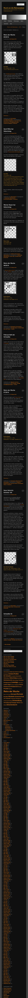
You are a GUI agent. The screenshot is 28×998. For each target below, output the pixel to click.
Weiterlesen (6, 115)
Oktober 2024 (6, 774)
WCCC (18, 702)
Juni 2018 (6, 884)
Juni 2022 (6, 814)
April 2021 (6, 835)
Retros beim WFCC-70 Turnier (10, 666)
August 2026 (6, 742)
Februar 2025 (6, 768)
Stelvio (22, 21)
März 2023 (6, 801)
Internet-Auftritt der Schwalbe (14, 152)
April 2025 (6, 765)
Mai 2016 (5, 920)
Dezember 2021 (7, 823)
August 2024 (6, 777)
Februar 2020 (6, 855)
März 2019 (6, 871)
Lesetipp (18, 383)
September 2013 (7, 966)
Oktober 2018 (6, 878)
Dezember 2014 (7, 944)
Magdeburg (6, 663)
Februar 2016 (6, 924)
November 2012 (7, 980)
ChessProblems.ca (7, 989)
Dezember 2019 (7, 858)
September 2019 (7, 862)
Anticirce (17, 671)
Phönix (21, 684)
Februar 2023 (6, 803)
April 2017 (6, 904)
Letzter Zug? (12, 256)
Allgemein (13, 382)
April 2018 (6, 886)
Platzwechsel (7, 686)
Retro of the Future (7, 694)
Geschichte (6, 23)
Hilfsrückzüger (15, 680)
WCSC (5, 705)
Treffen (5, 731)
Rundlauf (6, 696)
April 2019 (6, 869)
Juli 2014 (5, 951)
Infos (11, 23)
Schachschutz (6, 122)
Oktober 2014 (6, 947)
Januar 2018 (6, 891)
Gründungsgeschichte (9, 631)
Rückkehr (12, 696)
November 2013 (7, 963)
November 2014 (7, 945)
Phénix (10, 271)
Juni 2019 (6, 866)
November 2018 (7, 876)
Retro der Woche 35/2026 (9, 656)
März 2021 (6, 836)
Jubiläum (5, 640)
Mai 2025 (5, 764)
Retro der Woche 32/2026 (9, 665)
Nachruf (12, 684)
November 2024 (7, 772)
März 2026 (6, 749)
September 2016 (7, 914)
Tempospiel (8, 698)
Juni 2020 (6, 849)
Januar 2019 (6, 873)
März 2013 (6, 974)
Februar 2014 (6, 959)
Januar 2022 (6, 822)
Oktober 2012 (6, 982)
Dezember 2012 (7, 979)
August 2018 (6, 881)
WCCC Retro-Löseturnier (9, 661)
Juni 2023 (6, 797)
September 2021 (7, 827)
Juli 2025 (5, 761)
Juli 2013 (5, 969)
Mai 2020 (5, 850)
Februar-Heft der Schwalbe (9, 336)
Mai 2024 (5, 781)
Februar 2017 (6, 907)
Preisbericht (14, 686)
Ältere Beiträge (7, 644)
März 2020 (6, 853)
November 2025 (7, 755)
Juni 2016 (6, 918)
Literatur (16, 382)
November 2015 (7, 928)
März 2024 (6, 784)
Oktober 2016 (6, 912)
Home (5, 21)
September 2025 (7, 758)
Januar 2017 (6, 908)
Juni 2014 (6, 953)
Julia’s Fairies (18, 397)
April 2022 (6, 817)
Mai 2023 (5, 798)
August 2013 (6, 967)
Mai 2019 (5, 868)
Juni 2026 (6, 745)
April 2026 (6, 748)
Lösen (5, 719)
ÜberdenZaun (6, 734)
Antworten (15, 123)
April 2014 (6, 956)
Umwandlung (17, 700)
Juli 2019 (5, 865)
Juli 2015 (5, 934)
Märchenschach (19, 481)
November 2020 (7, 842)
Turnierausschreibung (8, 700)
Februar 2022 (6, 820)
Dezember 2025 (7, 754)
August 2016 (6, 915)
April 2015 (6, 938)
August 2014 (6, 950)
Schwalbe (6, 343)
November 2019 (7, 859)
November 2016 (7, 911)
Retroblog (10, 21)
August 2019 (6, 863)
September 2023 (7, 793)
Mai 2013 (5, 971)
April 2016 (6, 921)
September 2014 (7, 948)
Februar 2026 (6, 751)
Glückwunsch (6, 714)
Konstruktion (6, 716)
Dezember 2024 (7, 771)
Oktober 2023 (6, 791)
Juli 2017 (5, 899)
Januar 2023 (6, 804)
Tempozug (13, 698)
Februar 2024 (6, 786)
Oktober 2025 (6, 757)
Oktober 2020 (6, 843)
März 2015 (6, 940)
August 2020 (6, 846)
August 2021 (6, 829)
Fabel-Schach (6, 995)
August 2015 (6, 933)
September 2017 (7, 896)
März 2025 (6, 767)
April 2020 (6, 852)
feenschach (18, 676)
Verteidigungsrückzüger (10, 73)
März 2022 (6, 819)
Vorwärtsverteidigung (8, 123)
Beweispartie (13, 326)
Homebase (21, 680)
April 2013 (6, 973)
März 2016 (6, 922)
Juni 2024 (6, 780)
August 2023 (6, 794)
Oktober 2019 (6, 860)
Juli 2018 (5, 882)
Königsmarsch (11, 120)
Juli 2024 (5, 778)
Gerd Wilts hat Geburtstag (8, 130)
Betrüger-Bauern (14, 327)
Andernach (12, 671)
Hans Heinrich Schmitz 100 (8, 491)
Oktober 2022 (6, 809)
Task (4, 698)
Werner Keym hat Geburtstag (9, 206)
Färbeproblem (8, 729)
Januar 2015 (6, 943)
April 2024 (6, 783)
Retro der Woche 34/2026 (9, 658)
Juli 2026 (5, 744)
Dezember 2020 (7, 840)
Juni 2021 (6, 832)
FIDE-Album (6, 678)
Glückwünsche (12, 198)
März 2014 (6, 957)
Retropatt (14, 694)
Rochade (20, 694)
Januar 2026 (6, 752)
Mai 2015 (5, 937)
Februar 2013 (6, 976)
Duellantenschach (7, 483)
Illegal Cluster (11, 606)
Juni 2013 (6, 970)
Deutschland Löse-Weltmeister (10, 659)
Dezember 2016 (7, 909)
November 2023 (7, 790)
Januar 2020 (6, 856)
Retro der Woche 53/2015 (10, 270)
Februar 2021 (6, 837)
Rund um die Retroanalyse (14, 8)
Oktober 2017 (6, 895)
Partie (5, 723)
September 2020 (7, 845)
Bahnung (21, 671)
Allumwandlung (6, 671)
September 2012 (7, 983)
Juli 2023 (5, 796)
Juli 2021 (5, 830)
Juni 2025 (6, 762)
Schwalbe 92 (8, 614)
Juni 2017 (6, 901)
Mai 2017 (5, 902)
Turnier (5, 733)
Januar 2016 (6, 925)
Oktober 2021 (6, 826)
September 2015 (7, 931)
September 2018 (7, 879)
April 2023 (6, 800)
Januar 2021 (6, 839)
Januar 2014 (6, 960)
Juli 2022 (5, 813)
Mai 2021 (5, 833)
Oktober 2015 (6, 930)
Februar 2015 (6, 941)
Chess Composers (7, 988)
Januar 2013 (6, 977)
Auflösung (13, 253)
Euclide (5, 994)
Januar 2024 (6, 787)
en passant (13, 676)
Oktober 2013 (6, 964)
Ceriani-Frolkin (21, 327)
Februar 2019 (6, 872)
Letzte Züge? (7, 684)
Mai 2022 (5, 816)
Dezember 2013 (7, 961)
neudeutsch (17, 684)
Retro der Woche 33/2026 (9, 662)
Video (5, 736)
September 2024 (7, 775)
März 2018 (6, 888)
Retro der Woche (18, 120)
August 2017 (6, 898)
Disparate (19, 482)
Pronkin (6, 688)
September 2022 (7, 810)
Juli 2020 (5, 847)
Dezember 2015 (7, 927)
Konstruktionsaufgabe (8, 199)
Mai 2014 (5, 954)
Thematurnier (18, 698)
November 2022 (7, 807)
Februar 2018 (6, 889)
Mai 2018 (5, 885)
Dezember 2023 (7, 788)
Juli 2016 (5, 917)
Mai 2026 (5, 747)
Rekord (10, 688)
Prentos (20, 686)
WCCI (22, 702)
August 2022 (6, 811)
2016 (20, 27)
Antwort (12, 329)
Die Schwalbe (13, 383)
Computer (6, 711)
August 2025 (6, 760)
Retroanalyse (16, 21)
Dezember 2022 (7, 806)
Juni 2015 (6, 935)
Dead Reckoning (7, 991)
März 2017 (6, 905)
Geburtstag (7, 198)
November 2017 (7, 894)
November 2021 (7, 824)
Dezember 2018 (7, 875)
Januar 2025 (6, 770)
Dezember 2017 (7, 892)
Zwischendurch (14, 196)
